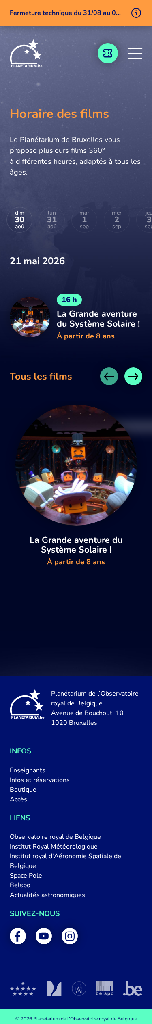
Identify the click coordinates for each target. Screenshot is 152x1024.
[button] (135, 53)
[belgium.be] (132, 988)
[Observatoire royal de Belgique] (23, 988)
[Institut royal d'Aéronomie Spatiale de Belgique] (79, 988)
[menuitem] (76, 770)
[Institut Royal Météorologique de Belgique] (54, 988)
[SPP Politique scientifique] (104, 988)
